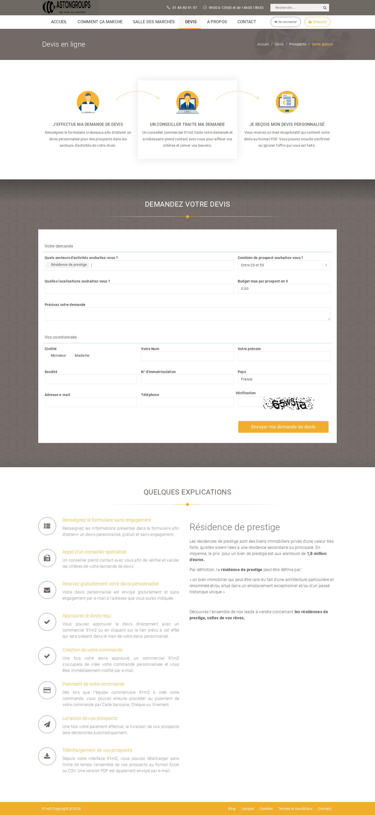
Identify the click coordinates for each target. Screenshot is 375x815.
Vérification (246, 393)
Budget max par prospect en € (263, 281)
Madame (82, 355)
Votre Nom (150, 349)
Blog (231, 809)
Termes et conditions (295, 809)
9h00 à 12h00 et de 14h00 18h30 (236, 8)
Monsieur (58, 355)
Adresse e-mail (57, 395)
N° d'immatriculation (158, 372)
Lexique (247, 809)
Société (51, 372)
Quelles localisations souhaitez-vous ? (77, 281)
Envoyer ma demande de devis (283, 426)
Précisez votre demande (65, 305)
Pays (242, 372)
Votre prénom (249, 349)
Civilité (51, 349)
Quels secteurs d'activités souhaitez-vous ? (81, 258)
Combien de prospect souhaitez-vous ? (270, 258)
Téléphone (150, 395)
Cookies (266, 809)
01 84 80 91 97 (184, 8)
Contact (324, 809)
